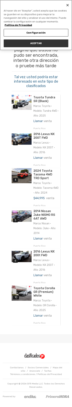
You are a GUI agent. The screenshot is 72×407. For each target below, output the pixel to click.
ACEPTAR (36, 43)
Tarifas (48, 371)
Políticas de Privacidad (49, 374)
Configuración (36, 32)
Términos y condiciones (22, 374)
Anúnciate (34, 371)
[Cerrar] (68, 5)
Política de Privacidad (18, 25)
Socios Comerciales (38, 367)
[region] (36, 25)
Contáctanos (17, 367)
